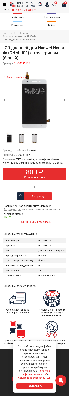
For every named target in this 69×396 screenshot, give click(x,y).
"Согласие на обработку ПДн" (34, 377)
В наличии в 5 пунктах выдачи (34, 222)
